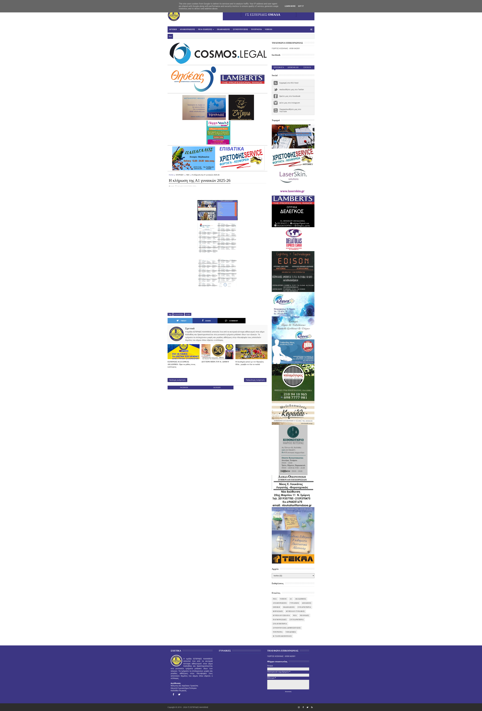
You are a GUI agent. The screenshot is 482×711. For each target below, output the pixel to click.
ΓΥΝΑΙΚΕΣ (294, 603)
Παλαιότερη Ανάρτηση (255, 380)
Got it (301, 6)
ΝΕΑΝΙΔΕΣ (304, 615)
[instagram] (299, 707)
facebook (184, 387)
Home (171, 175)
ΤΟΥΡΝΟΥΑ (256, 29)
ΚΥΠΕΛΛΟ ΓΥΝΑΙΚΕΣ (295, 611)
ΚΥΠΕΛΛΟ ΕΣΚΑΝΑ (281, 615)
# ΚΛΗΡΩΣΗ (178, 314)
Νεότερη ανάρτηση (177, 380)
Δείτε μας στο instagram (289, 103)
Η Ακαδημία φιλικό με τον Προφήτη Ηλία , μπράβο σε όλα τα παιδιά (249, 363)
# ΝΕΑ (188, 314)
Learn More (290, 6)
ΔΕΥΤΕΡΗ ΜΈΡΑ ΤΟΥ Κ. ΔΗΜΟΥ (215, 362)
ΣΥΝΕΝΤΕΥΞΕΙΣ (240, 29)
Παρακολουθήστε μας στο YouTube (290, 110)
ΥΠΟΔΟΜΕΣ (291, 632)
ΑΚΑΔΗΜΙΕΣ (300, 599)
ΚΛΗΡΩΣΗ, (188, 186)
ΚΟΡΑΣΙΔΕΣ (278, 611)
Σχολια (307, 67)
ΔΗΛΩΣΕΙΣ (306, 603)
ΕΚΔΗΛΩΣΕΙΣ (223, 29)
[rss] (312, 707)
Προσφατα (279, 67)
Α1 (291, 599)
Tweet (183, 321)
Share (208, 321)
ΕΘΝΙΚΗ (276, 607)
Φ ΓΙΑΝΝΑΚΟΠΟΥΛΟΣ (282, 636)
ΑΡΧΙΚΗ (173, 29)
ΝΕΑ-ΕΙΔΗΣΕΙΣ (205, 29)
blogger (217, 387)
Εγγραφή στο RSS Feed (288, 83)
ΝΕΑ (187, 175)
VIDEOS (268, 29)
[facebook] (173, 694)
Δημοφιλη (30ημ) (293, 67)
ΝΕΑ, (194, 186)
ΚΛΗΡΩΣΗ (180, 175)
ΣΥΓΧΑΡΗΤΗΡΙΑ (297, 619)
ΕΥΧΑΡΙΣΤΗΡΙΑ (304, 607)
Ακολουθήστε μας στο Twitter (291, 89)
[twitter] (179, 694)
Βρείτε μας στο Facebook (289, 96)
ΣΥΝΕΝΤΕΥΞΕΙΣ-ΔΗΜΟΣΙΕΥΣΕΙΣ (287, 628)
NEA (275, 599)
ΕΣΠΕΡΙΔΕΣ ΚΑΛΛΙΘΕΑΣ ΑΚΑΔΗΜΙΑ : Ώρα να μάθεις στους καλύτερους (181, 364)
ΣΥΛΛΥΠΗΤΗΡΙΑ (280, 624)
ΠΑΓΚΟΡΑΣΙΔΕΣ (280, 619)
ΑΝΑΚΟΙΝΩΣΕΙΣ (187, 29)
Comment (233, 321)
